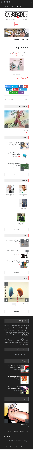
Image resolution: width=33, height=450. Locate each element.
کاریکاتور (16, 431)
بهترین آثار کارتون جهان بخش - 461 (13, 262)
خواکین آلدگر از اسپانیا (26, 424)
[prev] (6, 35)
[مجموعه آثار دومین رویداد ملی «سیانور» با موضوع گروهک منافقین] (25, 243)
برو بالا (8, 436)
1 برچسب (16, 55)
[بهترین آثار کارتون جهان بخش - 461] (25, 264)
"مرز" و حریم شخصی (26, 304)
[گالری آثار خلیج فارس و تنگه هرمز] (16, 33)
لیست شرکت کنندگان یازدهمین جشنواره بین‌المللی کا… (13, 366)
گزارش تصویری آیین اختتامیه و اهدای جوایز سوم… (18, 6)
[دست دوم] (16, 64)
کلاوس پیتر (10, 99)
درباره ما (16, 446)
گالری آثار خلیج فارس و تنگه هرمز (21, 39)
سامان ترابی (23, 209)
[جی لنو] (17, 413)
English (21, 446)
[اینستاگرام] (1, 2)
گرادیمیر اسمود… (10, 194)
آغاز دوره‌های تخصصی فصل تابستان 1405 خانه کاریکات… (13, 377)
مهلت (19, 146)
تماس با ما (6, 446)
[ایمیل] (4, 2)
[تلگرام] (7, 2)
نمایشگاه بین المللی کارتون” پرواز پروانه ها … (13, 164)
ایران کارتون (14, 53)
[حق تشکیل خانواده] (16, 119)
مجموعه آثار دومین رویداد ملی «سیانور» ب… (13, 241)
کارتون (21, 52)
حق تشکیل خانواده (24, 130)
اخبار (19, 369)
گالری (19, 243)
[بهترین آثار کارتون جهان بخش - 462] (25, 254)
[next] (27, 35)
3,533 (13, 304)
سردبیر (11, 446)
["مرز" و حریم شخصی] (17, 292)
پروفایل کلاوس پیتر (21, 78)
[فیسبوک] (9, 2)
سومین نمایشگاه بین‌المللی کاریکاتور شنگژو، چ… (14, 154)
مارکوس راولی (21, 223)
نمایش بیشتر (16, 175)
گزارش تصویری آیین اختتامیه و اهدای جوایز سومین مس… (13, 387)
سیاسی (9, 431)
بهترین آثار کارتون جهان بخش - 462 (13, 251)
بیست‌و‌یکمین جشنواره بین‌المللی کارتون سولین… (14, 143)
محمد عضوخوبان (23, 194)
